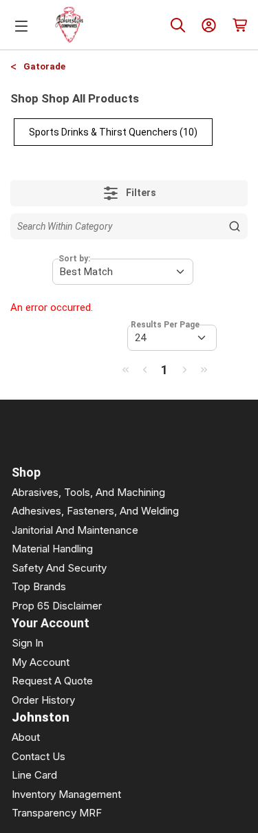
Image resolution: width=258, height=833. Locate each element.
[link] (125, 369)
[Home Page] (69, 25)
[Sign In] (209, 25)
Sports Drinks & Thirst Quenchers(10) (113, 132)
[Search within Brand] (235, 226)
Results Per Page (165, 324)
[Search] (178, 25)
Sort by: (74, 258)
